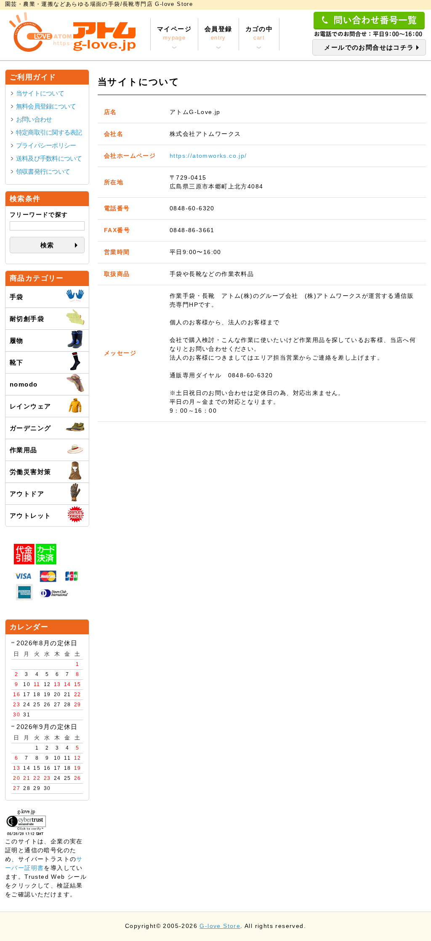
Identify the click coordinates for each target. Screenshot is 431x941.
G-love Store (220, 926)
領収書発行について (43, 171)
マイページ (174, 33)
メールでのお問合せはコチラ (369, 47)
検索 (47, 245)
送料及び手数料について (49, 158)
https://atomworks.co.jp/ (208, 155)
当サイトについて (40, 93)
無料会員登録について (46, 106)
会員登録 (218, 33)
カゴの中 (259, 33)
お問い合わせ (34, 119)
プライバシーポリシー (46, 145)
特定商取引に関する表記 (49, 132)
